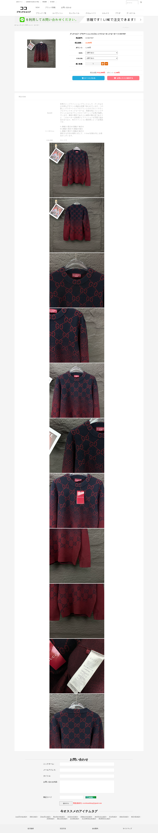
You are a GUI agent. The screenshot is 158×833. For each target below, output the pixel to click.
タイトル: (47, 776)
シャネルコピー (74, 818)
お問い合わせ (66, 7)
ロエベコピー (34, 816)
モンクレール (74, 13)
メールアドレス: (49, 770)
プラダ (117, 13)
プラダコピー (50, 818)
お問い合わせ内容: (50, 782)
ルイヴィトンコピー (100, 816)
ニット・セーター (34, 25)
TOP (26, 25)
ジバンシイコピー (72, 816)
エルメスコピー (124, 816)
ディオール (131, 13)
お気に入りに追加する (125, 78)
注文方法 (63, 828)
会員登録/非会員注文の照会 (32, 1)
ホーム (16, 25)
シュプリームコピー (21, 816)
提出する (66, 803)
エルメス (105, 13)
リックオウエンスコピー (89, 818)
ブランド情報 (50, 7)
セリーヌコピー (135, 816)
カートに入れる (89, 78)
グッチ (22, 25)
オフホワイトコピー (104, 818)
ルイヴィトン (57, 13)
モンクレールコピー (59, 816)
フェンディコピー (45, 816)
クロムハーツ (91, 13)
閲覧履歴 (44, 1)
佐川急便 (52, 1)
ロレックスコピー (62, 818)
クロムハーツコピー (86, 816)
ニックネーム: (48, 764)
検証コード (47, 797)
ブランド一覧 (41, 13)
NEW (38, 7)
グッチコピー (126, 27)
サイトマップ (127, 828)
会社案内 (95, 828)
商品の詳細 (22, 96)
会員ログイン (19, 1)
